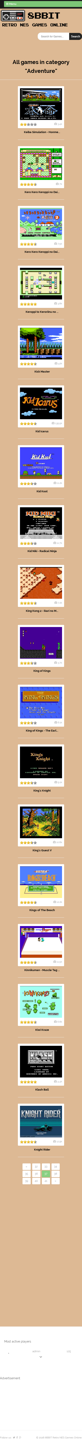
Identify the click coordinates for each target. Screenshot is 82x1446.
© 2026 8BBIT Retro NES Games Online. (59, 1437)
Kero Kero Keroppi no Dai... (42, 192)
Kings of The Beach (42, 910)
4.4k (59, 1081)
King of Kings (42, 670)
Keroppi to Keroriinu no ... (42, 311)
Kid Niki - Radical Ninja (42, 551)
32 (36, 1166)
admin (36, 1351)
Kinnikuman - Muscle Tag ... (42, 970)
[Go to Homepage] (35, 27)
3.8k (60, 303)
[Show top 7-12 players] (41, 1356)
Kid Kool (42, 491)
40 (36, 1180)
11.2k (59, 483)
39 (26, 1180)
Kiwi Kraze (42, 1029)
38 (55, 1173)
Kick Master (42, 371)
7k (60, 183)
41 (46, 1180)
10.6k (59, 842)
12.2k (59, 902)
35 (26, 1173)
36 (36, 1173)
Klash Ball (42, 1089)
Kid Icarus (42, 431)
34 (55, 1166)
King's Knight (42, 790)
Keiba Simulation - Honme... (42, 132)
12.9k (59, 1141)
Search (75, 36)
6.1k (60, 722)
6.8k (59, 1021)
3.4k (60, 123)
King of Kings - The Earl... (42, 730)
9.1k (60, 782)
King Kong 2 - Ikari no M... (42, 610)
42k (60, 363)
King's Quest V (42, 850)
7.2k (60, 602)
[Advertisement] (24, 1248)
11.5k (59, 961)
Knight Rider (42, 1149)
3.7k (60, 662)
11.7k (59, 542)
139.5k (58, 423)
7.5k (60, 243)
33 (45, 1166)
